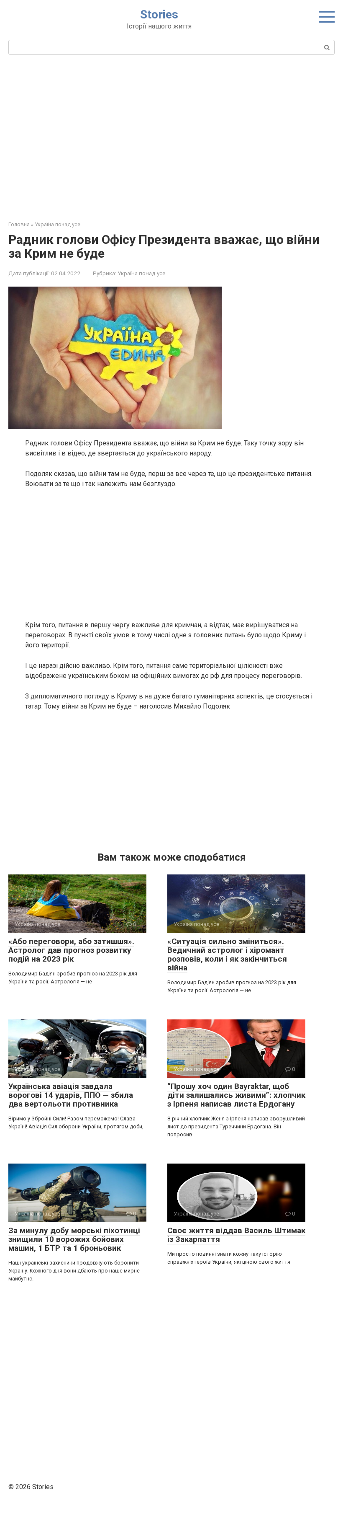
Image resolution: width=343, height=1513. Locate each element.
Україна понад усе (141, 273)
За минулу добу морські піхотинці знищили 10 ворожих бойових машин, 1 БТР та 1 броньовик (74, 1239)
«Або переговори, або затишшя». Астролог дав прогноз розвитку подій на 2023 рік (71, 950)
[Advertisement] (171, 136)
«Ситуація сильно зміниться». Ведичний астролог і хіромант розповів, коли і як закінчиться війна (227, 954)
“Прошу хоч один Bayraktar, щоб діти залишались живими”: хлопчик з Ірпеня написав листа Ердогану (236, 1095)
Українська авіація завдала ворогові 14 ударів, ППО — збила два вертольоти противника (70, 1095)
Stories (159, 14)
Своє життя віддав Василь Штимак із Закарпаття (236, 1235)
